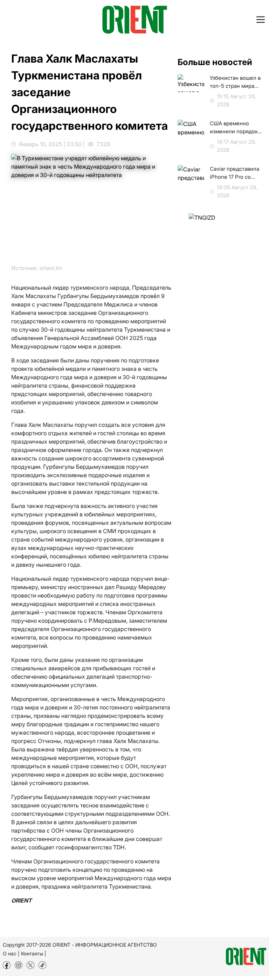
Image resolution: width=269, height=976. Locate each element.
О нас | (11, 953)
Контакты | (33, 953)
